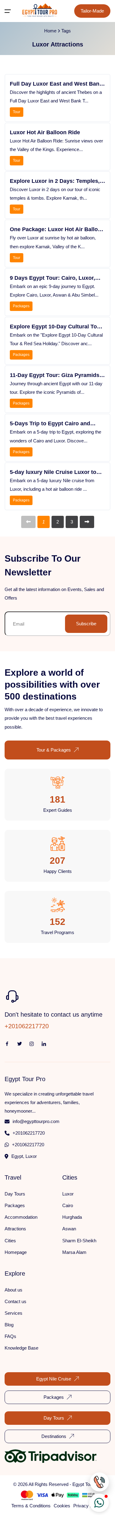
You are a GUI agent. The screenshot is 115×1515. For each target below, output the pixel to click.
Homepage (16, 1252)
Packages (21, 306)
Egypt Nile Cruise (53, 1378)
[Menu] (8, 11)
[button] (99, 1503)
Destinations (53, 1436)
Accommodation (21, 1217)
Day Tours (15, 1193)
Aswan (69, 1228)
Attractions (15, 1228)
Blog (9, 1324)
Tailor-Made (92, 10)
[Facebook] (7, 1043)
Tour (16, 112)
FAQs (10, 1336)
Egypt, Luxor (24, 1156)
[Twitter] (19, 1043)
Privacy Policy (87, 1505)
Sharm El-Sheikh (79, 1240)
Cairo (67, 1205)
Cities (10, 1240)
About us (13, 1289)
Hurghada (72, 1217)
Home (50, 30)
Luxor (68, 1193)
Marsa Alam (74, 1252)
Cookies (62, 1505)
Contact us (15, 1301)
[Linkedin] (31, 1043)
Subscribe (86, 623)
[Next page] (87, 522)
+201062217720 (29, 1133)
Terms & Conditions (31, 1505)
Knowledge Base (21, 1348)
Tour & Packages (53, 749)
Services (13, 1313)
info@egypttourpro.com (36, 1121)
